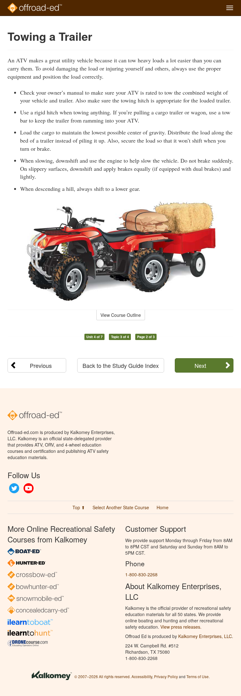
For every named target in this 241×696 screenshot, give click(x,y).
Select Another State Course (121, 507)
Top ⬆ (78, 507)
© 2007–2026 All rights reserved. (102, 676)
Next (200, 365)
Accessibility (141, 676)
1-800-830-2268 (141, 574)
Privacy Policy (166, 676)
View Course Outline (120, 315)
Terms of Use (197, 676)
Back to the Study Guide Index (121, 365)
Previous (41, 365)
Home (163, 507)
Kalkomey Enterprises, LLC (205, 636)
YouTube (29, 488)
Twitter (14, 488)
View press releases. (180, 627)
